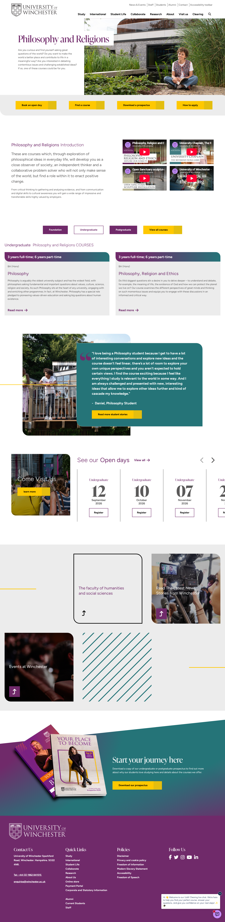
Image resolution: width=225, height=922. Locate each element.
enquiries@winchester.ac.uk (29, 881)
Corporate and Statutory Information (86, 890)
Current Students (75, 903)
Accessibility (124, 873)
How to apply (190, 105)
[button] (137, 785)
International (98, 14)
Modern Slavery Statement (132, 868)
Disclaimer (123, 856)
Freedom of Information (130, 864)
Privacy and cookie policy (131, 860)
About (170, 14)
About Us (71, 877)
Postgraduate (123, 229)
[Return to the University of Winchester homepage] (112, 831)
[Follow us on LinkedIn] (197, 857)
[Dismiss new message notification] (220, 894)
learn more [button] (30, 491)
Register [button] (98, 512)
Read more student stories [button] (112, 414)
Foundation (55, 229)
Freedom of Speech (128, 877)
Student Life (118, 14)
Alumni (172, 4)
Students (161, 4)
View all (139, 460)
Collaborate (138, 14)
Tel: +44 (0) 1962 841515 (28, 874)
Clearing (198, 14)
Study (81, 14)
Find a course (82, 105)
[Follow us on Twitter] (177, 857)
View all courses (158, 229)
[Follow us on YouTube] (190, 857)
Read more (15, 310)
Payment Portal (74, 885)
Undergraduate (88, 229)
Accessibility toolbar (201, 4)
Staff (151, 4)
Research (156, 14)
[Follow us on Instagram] (183, 857)
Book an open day (32, 105)
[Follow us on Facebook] (171, 857)
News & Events (137, 4)
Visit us (183, 14)
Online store (72, 881)
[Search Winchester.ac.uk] (209, 14)
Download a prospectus (136, 105)
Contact (183, 4)
